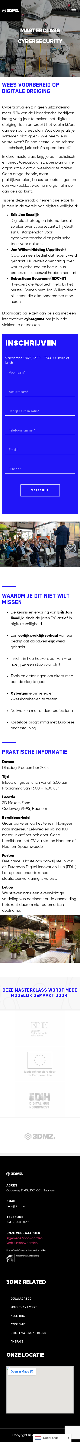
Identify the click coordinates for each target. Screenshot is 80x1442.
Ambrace (17, 1341)
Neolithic (18, 1315)
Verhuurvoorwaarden (22, 1243)
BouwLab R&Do (21, 1298)
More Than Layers (24, 1307)
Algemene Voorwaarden (24, 1238)
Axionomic (18, 1324)
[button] (73, 10)
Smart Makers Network (28, 1333)
